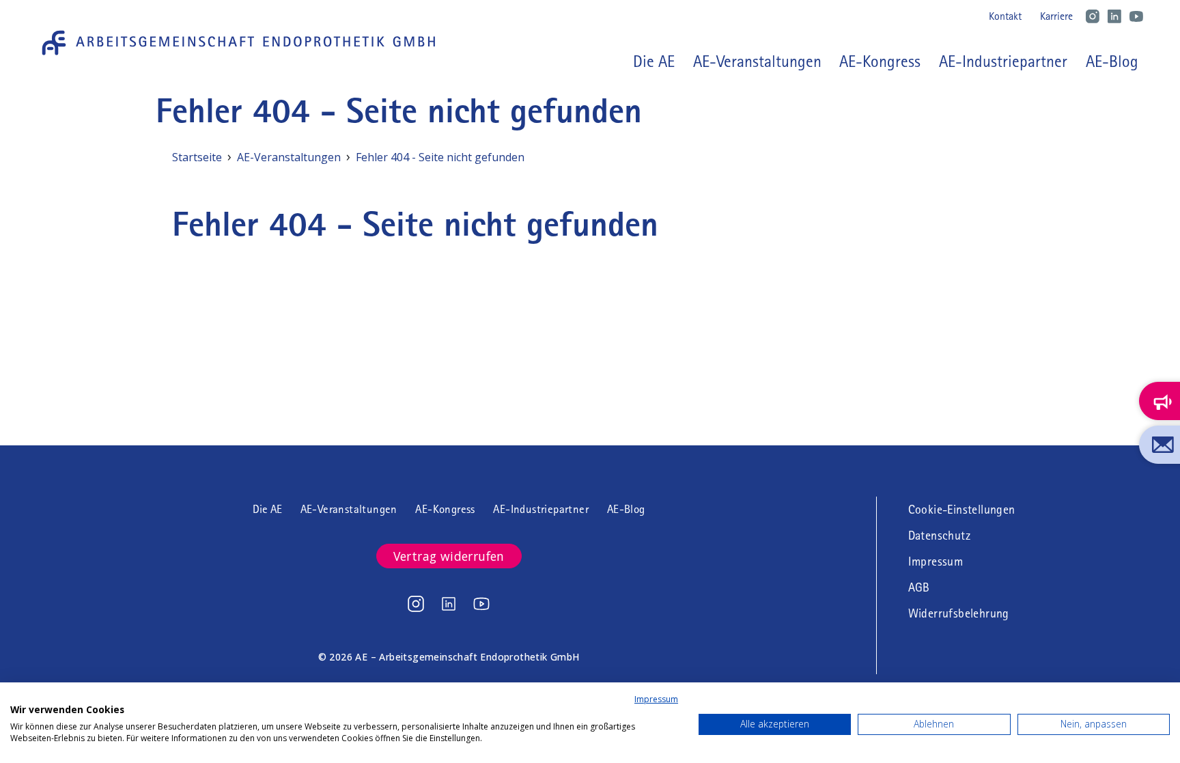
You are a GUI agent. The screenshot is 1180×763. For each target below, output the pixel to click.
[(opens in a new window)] (415, 604)
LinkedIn (1114, 16)
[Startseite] (243, 42)
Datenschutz (939, 535)
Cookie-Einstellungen (961, 509)
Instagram (1093, 16)
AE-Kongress (880, 61)
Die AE (267, 509)
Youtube (1136, 16)
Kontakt (1005, 16)
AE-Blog (1112, 61)
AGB (919, 587)
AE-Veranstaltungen (757, 61)
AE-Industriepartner (1003, 61)
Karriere (1056, 16)
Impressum (936, 561)
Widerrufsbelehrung (958, 613)
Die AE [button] (654, 61)
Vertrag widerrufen (449, 556)
